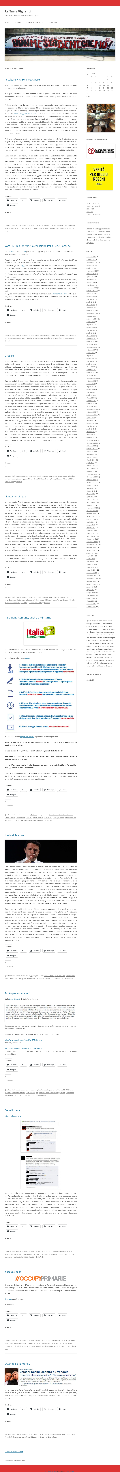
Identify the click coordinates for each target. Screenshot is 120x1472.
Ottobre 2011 (91, 547)
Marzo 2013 (90, 499)
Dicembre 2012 (91, 508)
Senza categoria (35, 476)
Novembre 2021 (92, 262)
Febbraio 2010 (91, 604)
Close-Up (89, 212)
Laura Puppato (22, 479)
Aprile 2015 (90, 429)
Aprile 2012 (90, 530)
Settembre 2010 (92, 584)
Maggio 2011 (90, 561)
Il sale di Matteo (14, 835)
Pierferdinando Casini (46, 1093)
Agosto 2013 (90, 485)
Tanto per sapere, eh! (17, 993)
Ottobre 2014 (91, 446)
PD (31, 335)
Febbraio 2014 (91, 468)
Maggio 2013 (90, 494)
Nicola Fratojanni (14, 228)
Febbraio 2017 (91, 370)
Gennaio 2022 (91, 260)
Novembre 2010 (92, 578)
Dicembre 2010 (91, 576)
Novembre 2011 (92, 545)
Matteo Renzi (33, 479)
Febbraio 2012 (91, 536)
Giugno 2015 (90, 423)
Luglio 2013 (90, 488)
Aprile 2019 (90, 302)
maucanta (90, 231)
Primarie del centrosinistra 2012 (40, 978)
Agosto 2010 (90, 587)
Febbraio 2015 (91, 435)
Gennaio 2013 (91, 505)
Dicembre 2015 (91, 406)
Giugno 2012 (90, 525)
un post (23, 251)
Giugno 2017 (90, 358)
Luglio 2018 (90, 324)
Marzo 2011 (90, 567)
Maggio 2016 (90, 392)
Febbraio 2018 (91, 339)
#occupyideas (13, 1271)
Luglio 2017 (90, 356)
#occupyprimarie (11, 1254)
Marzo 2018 (90, 336)
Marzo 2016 (90, 398)
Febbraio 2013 (91, 502)
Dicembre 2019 (91, 288)
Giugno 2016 (90, 389)
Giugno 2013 (90, 491)
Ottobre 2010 (91, 581)
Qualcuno (8, 1299)
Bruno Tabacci (56, 335)
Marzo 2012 (90, 533)
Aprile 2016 (90, 395)
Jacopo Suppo (16, 338)
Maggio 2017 (90, 361)
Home (7, 22)
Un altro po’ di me (92, 203)
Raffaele (7, 341)
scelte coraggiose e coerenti (25, 113)
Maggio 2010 (90, 595)
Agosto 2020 (90, 277)
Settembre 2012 (92, 516)
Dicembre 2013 (91, 474)
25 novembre (57, 476)
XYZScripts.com (70, 1471)
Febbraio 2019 (91, 308)
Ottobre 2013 (91, 480)
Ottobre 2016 (91, 381)
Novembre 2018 (92, 313)
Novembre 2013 (92, 477)
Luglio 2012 (90, 522)
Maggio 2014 (90, 460)
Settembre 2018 (92, 319)
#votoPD (47, 335)
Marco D (89, 229)
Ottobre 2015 (91, 412)
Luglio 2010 (90, 590)
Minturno (33, 815)
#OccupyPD (34, 1251)
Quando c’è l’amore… (17, 1363)
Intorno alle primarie (13, 1116)
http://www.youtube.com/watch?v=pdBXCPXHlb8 (24, 1048)
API (66, 597)
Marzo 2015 (90, 432)
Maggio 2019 (90, 299)
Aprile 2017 (90, 364)
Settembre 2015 (92, 415)
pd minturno (47, 818)
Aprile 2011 (90, 564)
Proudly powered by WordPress (15, 1461)
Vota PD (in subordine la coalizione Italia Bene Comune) (38, 246)
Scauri (18, 820)
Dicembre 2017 (91, 344)
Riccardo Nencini (49, 338)
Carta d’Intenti (14, 999)
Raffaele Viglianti (18, 11)
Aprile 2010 (90, 598)
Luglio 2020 (90, 279)
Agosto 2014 (90, 451)
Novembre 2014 (92, 443)
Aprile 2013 (90, 497)
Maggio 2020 (90, 285)
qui (23, 265)
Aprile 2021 (90, 268)
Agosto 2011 (90, 553)
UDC (25, 603)
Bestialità (33, 1434)
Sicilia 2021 (90, 209)
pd (49, 479)
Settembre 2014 (92, 449)
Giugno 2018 (90, 327)
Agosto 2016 (90, 384)
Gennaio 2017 (91, 372)
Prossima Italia (56, 1251)
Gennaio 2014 (91, 471)
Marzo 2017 (90, 367)
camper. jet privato (34, 1343)
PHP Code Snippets (51, 1471)
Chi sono (17, 22)
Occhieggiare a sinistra (102, 229)
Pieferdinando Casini (18, 1437)
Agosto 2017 (90, 353)
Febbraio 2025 (91, 257)
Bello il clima (12, 1110)
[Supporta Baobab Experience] (100, 157)
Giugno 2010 (90, 592)
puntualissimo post (60, 294)
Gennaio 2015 (91, 437)
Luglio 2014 (90, 454)
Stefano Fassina (50, 228)
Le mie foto (53, 22)
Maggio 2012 (90, 528)
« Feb (88, 96)
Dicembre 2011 (91, 542)
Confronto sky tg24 (15, 600)
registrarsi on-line (27, 737)
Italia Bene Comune (66, 815)
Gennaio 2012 (91, 539)
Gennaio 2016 (91, 403)
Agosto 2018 (90, 322)
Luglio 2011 (90, 556)
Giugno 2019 (90, 296)
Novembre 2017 (92, 347)
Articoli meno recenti (14, 1452)
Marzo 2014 (90, 466)
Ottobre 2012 (91, 513)
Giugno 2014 (90, 457)
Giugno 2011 (90, 559)
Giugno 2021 (90, 265)
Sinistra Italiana (38, 228)
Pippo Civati (25, 228)
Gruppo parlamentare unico (57, 225)
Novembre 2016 (92, 378)
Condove (64, 335)
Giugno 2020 (90, 282)
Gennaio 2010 (91, 607)
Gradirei (9, 355)
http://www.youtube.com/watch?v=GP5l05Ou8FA (23, 1040)
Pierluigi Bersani (37, 338)
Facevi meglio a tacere (38, 1090)
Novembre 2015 (92, 409)
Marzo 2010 (90, 601)
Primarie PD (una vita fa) (35, 22)
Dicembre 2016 (91, 375)
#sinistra (33, 225)
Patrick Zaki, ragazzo (93, 214)
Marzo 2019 (90, 305)
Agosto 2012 (90, 519)
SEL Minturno (26, 820)
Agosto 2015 (90, 418)
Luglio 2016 (90, 387)
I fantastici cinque (15, 496)
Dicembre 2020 (91, 271)
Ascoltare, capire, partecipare (22, 79)
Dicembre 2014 (91, 440)
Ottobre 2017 (91, 350)
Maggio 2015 (90, 426)
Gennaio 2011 (91, 573)
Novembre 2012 (92, 511)
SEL (31, 228)
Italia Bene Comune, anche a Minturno (28, 617)
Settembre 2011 (92, 550)
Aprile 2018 (90, 333)
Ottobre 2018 (91, 316)
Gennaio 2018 (91, 341)
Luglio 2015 (90, 420)
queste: (28, 658)
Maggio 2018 (90, 330)
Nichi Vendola (26, 338)
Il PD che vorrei (44, 1251)
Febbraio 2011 (91, 570)
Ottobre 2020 (91, 274)
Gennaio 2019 (91, 310)
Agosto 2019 (90, 293)
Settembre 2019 (92, 291)
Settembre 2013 (92, 482)
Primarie (66, 479)
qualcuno (10, 251)
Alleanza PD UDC (58, 597)
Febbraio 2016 (91, 401)
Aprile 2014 (90, 463)
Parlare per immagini (93, 206)
